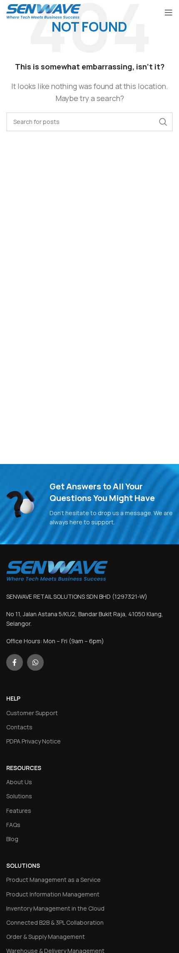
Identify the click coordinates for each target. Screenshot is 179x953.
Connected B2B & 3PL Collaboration (55, 922)
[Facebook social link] (14, 662)
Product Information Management (52, 894)
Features (18, 811)
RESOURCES (23, 768)
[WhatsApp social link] (35, 662)
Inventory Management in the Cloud (55, 908)
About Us (19, 782)
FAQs (13, 825)
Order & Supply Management (45, 937)
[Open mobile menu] (168, 12)
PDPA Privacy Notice (33, 741)
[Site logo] (43, 11)
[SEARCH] (163, 121)
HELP (13, 698)
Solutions (19, 796)
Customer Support (32, 713)
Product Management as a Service (53, 880)
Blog (12, 839)
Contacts (19, 727)
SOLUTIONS (23, 865)
